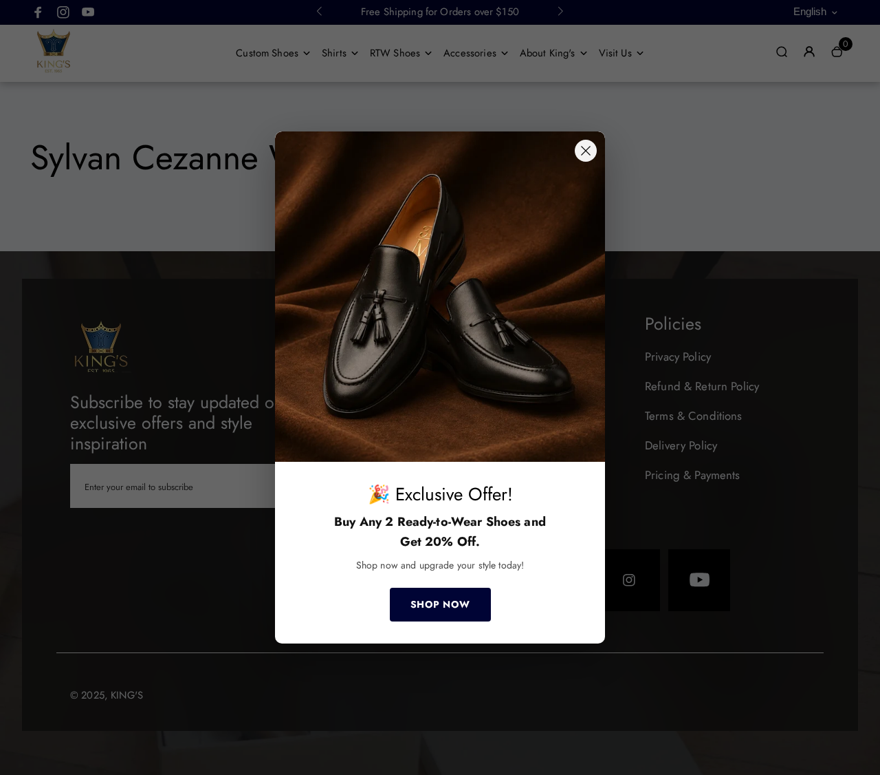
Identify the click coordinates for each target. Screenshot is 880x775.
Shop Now (440, 604)
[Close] (586, 151)
